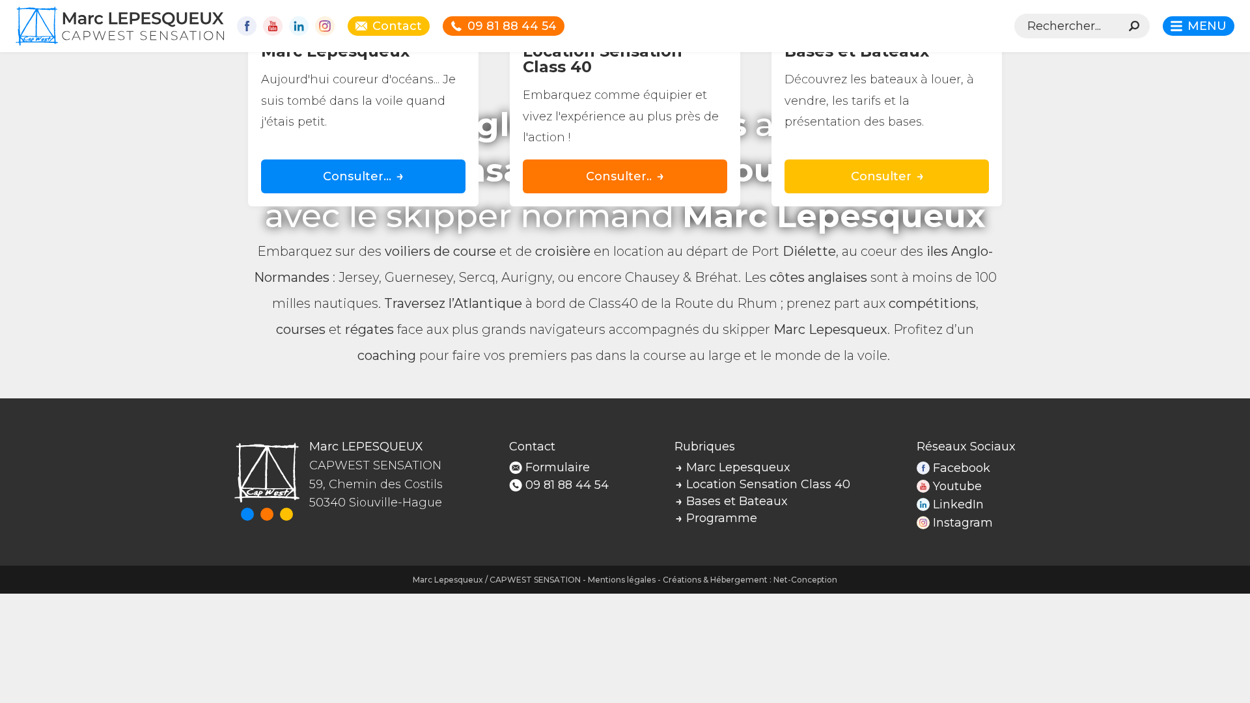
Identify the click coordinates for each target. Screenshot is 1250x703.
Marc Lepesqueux (738, 467)
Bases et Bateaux (737, 501)
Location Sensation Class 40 (768, 484)
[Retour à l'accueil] (120, 26)
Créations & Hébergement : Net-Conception (750, 580)
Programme (721, 518)
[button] (1198, 26)
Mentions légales (622, 580)
